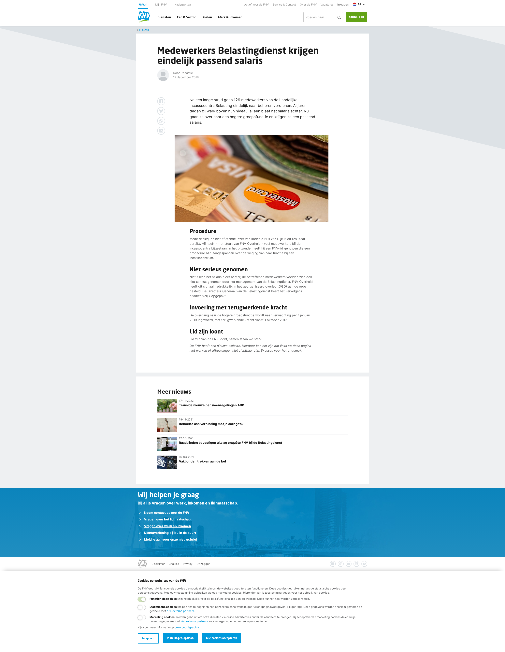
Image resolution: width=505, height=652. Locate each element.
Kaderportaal (183, 4)
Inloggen (343, 4)
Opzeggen (203, 563)
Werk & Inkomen (230, 17)
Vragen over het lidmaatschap (167, 519)
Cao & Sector (186, 17)
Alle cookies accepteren (221, 638)
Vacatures (327, 4)
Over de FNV (308, 4)
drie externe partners (180, 611)
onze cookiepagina (187, 627)
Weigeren (148, 638)
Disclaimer (158, 563)
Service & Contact (284, 4)
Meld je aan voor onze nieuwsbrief (170, 539)
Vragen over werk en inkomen (167, 526)
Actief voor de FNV (256, 4)
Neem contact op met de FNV (166, 513)
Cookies (174, 563)
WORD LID (356, 17)
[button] (359, 4)
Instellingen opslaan (180, 638)
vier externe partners (194, 621)
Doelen (207, 17)
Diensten (164, 17)
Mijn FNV (161, 4)
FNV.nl (143, 4)
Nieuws (144, 29)
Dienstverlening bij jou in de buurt (170, 533)
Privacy (188, 563)
